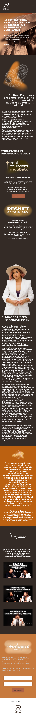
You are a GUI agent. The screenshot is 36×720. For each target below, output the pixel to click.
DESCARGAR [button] (18, 690)
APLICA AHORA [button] (18, 196)
